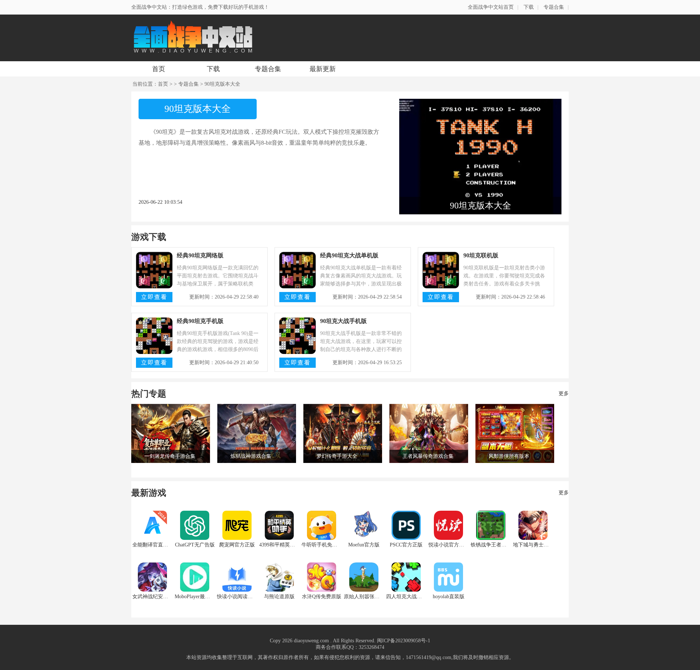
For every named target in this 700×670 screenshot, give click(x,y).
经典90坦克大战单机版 (349, 255)
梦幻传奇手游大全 (336, 456)
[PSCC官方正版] (406, 525)
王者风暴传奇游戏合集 (428, 456)
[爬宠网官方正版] (237, 525)
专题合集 (554, 7)
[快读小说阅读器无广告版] (237, 577)
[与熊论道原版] (279, 577)
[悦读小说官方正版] (448, 525)
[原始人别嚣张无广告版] (364, 577)
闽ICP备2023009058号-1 (403, 640)
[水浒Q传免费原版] (322, 577)
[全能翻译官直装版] (152, 525)
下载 (529, 7)
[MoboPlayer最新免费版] (195, 577)
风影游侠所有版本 (509, 456)
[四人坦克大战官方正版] (406, 577)
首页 (158, 69)
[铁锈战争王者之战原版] (491, 525)
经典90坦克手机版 (200, 321)
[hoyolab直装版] (448, 577)
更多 (564, 393)
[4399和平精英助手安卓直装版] (279, 525)
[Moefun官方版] (364, 525)
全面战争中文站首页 (491, 7)
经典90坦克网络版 (200, 255)
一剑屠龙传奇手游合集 (169, 456)
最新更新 (323, 69)
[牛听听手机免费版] (322, 525)
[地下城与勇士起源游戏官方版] (533, 525)
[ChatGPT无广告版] (195, 525)
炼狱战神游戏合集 (250, 456)
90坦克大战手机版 (343, 321)
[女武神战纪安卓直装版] (152, 577)
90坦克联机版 (480, 255)
